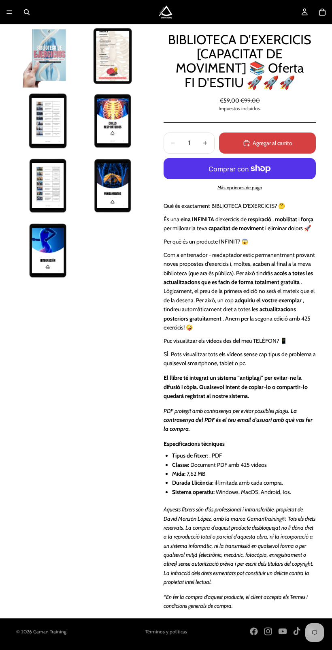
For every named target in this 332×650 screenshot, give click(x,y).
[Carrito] (322, 12)
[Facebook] (254, 631)
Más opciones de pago (239, 187)
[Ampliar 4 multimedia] (112, 120)
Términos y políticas (166, 632)
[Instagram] (268, 631)
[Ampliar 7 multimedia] (47, 250)
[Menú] (9, 12)
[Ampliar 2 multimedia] (112, 56)
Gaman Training (49, 632)
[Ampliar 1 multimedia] (47, 56)
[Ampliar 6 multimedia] (112, 185)
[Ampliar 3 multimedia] (47, 120)
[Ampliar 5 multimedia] (47, 185)
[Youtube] (282, 631)
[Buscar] (27, 12)
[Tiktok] (297, 631)
